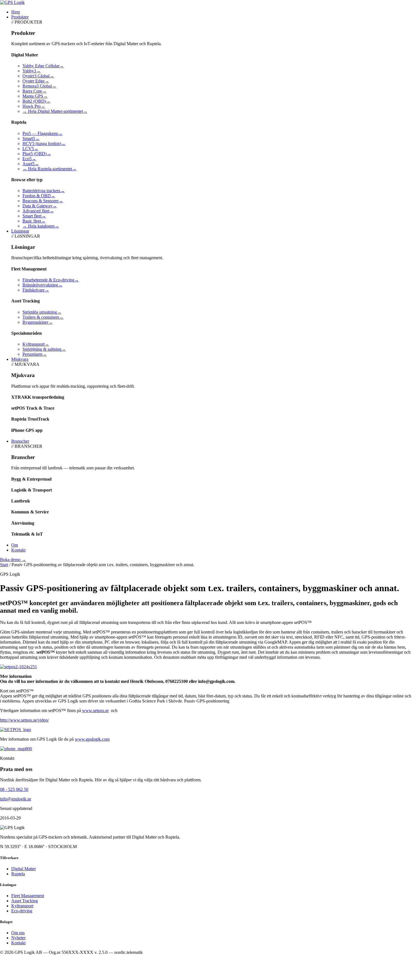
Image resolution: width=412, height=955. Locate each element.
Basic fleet (33, 221)
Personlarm (34, 354)
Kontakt (18, 550)
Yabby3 (31, 70)
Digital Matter (23, 868)
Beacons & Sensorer (42, 200)
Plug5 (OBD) (36, 153)
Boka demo (13, 559)
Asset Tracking (24, 900)
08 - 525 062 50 (14, 789)
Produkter (20, 17)
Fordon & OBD (38, 195)
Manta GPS (35, 96)
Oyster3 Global (38, 76)
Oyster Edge (35, 81)
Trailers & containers (43, 317)
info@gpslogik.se (15, 798)
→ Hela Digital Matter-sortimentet (54, 111)
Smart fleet (34, 216)
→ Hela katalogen (40, 226)
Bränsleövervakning (42, 285)
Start (4, 564)
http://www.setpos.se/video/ (24, 720)
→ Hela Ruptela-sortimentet (49, 168)
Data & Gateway (39, 205)
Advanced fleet (38, 210)
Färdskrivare (35, 290)
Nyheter (18, 937)
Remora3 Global (39, 86)
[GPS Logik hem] (12, 2)
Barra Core (34, 91)
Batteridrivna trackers (43, 190)
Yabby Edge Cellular (43, 65)
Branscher (20, 441)
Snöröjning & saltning (44, 349)
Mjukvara (19, 359)
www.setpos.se (95, 710)
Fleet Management (27, 895)
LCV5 (30, 148)
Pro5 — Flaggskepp (42, 133)
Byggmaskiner (37, 322)
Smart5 (31, 138)
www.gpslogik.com (92, 739)
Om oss (18, 932)
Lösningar (20, 231)
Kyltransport (35, 344)
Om (14, 545)
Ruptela (18, 873)
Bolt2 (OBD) (36, 101)
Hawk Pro (33, 106)
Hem (15, 12)
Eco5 (29, 158)
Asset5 (30, 163)
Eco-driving (21, 910)
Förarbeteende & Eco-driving (50, 279)
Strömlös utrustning (41, 312)
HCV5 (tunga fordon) (44, 143)
